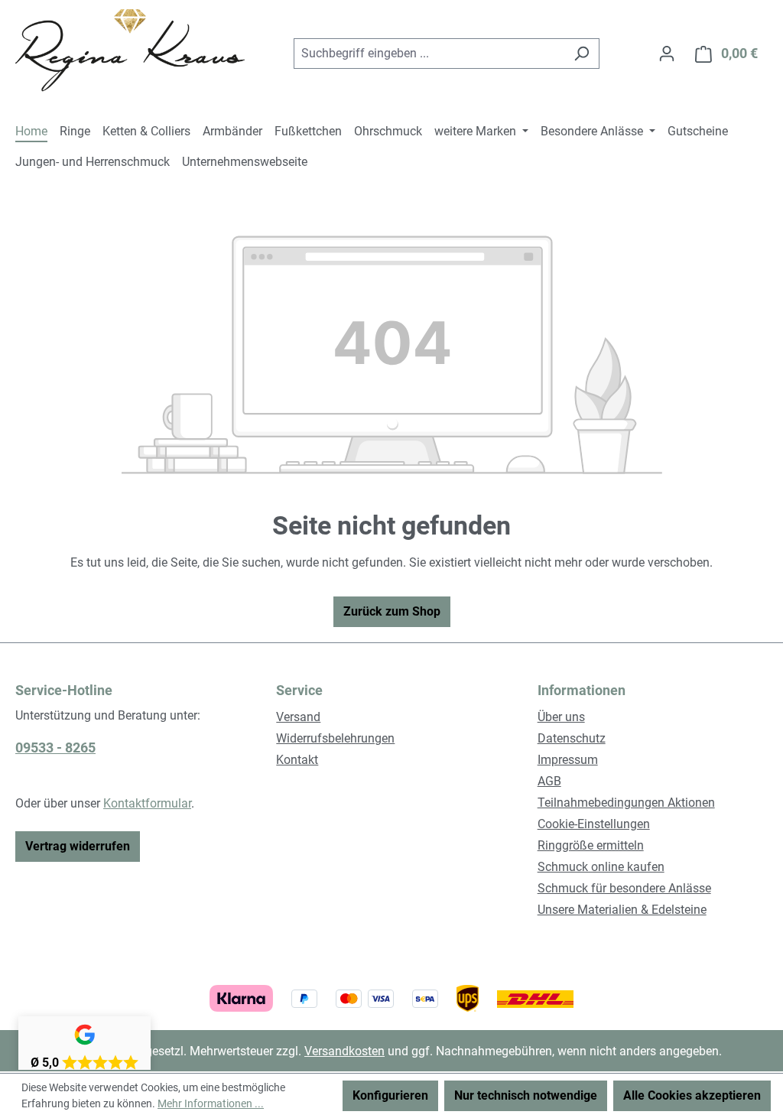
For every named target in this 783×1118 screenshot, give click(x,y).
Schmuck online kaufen (601, 867)
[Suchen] (581, 53)
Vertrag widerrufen (77, 846)
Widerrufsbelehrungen (335, 738)
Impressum (568, 759)
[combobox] (429, 53)
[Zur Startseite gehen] (130, 50)
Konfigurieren (390, 1095)
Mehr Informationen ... (211, 1103)
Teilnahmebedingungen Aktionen (626, 802)
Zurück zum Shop (391, 611)
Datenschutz (572, 738)
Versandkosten (344, 1051)
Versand (298, 717)
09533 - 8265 (55, 747)
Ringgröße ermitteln (591, 845)
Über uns (561, 717)
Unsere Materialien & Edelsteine (622, 909)
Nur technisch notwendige (525, 1095)
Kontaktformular (147, 803)
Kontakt (297, 759)
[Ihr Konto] (666, 53)
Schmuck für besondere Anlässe (624, 888)
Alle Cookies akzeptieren (692, 1095)
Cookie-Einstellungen (594, 824)
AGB (549, 781)
